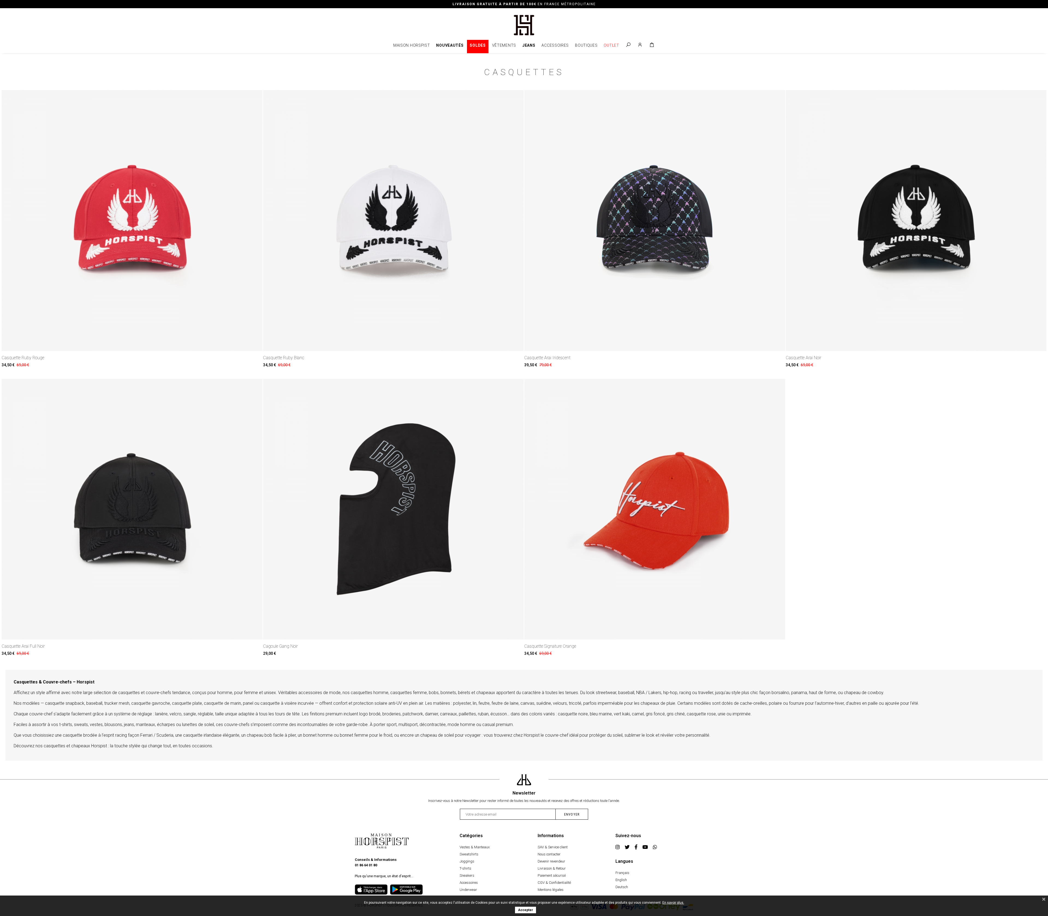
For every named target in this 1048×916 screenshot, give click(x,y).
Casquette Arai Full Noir (23, 646)
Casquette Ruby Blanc (283, 357)
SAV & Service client (553, 847)
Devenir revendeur (551, 861)
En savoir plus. (673, 903)
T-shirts (465, 868)
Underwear (468, 890)
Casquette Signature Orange (550, 646)
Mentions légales (551, 890)
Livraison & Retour (552, 868)
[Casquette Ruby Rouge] (132, 220)
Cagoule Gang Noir (280, 646)
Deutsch (621, 887)
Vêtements (504, 45)
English (621, 880)
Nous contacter (549, 854)
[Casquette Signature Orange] (654, 509)
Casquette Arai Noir (803, 357)
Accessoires (555, 45)
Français (622, 873)
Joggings (467, 861)
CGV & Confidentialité (554, 883)
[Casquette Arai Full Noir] (132, 509)
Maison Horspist (411, 45)
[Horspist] (524, 25)
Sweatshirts (469, 854)
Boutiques (586, 45)
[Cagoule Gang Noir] (393, 509)
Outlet (611, 45)
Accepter (525, 910)
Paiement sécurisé (552, 875)
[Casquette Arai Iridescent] (654, 220)
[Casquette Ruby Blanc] (393, 220)
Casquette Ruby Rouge (23, 357)
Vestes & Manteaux (475, 847)
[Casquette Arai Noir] (916, 220)
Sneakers (467, 875)
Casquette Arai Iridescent (547, 357)
